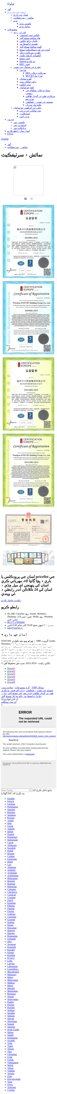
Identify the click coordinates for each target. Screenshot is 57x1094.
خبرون (10, 119)
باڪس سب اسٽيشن (29, 35)
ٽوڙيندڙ (22, 70)
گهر (9, 9)
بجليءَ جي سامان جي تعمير (27, 67)
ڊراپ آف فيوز (18, 690)
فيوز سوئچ (24, 58)
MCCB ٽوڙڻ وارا (34, 76)
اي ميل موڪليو (8, 702)
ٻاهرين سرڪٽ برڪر (29, 52)
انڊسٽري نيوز (19, 125)
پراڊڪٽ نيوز (19, 128)
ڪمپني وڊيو (25, 23)
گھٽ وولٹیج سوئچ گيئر (30, 47)
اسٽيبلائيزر (24, 113)
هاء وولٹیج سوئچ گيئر (29, 38)
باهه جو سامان (26, 87)
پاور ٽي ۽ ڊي (19, 32)
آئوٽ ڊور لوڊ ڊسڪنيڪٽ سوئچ (34, 49)
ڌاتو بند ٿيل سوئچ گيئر (11, 696)
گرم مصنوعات (22, 687)
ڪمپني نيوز (19, 122)
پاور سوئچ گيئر (15, 693)
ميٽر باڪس (25, 84)
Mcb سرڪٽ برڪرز (36, 73)
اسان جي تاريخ (20, 15)
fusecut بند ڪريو (27, 61)
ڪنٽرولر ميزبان (33, 105)
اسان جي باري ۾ (16, 12)
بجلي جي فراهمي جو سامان (27, 107)
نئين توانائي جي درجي (30, 110)
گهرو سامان (25, 78)
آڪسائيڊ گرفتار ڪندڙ (30, 55)
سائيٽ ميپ (7, 687)
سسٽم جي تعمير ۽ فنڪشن (39, 102)
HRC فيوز (24, 64)
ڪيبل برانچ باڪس (28, 41)
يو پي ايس (24, 116)
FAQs (10, 133)
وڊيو (15, 20)
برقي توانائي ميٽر (27, 81)
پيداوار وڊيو (24, 26)
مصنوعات (12, 29)
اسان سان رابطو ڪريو (18, 131)
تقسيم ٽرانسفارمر (28, 44)
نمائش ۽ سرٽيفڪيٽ (23, 18)
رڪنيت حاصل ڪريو (11, 600)
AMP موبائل (38, 687)
